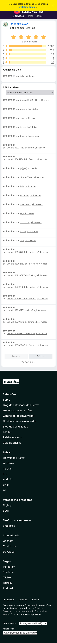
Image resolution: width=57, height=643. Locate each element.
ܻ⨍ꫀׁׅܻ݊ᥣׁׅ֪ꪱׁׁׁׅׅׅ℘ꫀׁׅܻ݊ (23, 168)
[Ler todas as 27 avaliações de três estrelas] (27, 54)
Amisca (23, 127)
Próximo (41, 356)
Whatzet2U (25, 204)
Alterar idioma (9, 623)
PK (21, 213)
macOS (7, 468)
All (4, 490)
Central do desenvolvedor (18, 415)
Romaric (23, 136)
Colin (22, 76)
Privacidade (8, 599)
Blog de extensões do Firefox (21, 405)
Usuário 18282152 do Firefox (21, 263)
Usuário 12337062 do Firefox (21, 147)
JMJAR (23, 231)
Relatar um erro (12, 437)
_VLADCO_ (24, 222)
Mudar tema (8, 628)
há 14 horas (43, 100)
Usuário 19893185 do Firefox (21, 310)
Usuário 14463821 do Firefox (21, 333)
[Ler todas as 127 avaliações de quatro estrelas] (27, 50)
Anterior (16, 356)
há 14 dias (33, 109)
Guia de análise (12, 442)
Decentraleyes (19, 23)
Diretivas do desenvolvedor (19, 421)
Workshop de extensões (17, 410)
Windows (8, 463)
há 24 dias (32, 127)
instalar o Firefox (27, 7)
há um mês (33, 136)
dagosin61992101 (28, 100)
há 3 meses (36, 222)
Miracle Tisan (26, 177)
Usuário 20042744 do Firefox (21, 159)
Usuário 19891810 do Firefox (21, 322)
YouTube (8, 572)
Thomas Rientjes (25, 27)
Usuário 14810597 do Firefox (21, 275)
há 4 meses (30, 240)
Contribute (9, 546)
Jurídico (35, 599)
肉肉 (22, 186)
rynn (22, 118)
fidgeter (23, 109)
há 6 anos (30, 76)
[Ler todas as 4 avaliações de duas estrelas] (27, 58)
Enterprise (9, 525)
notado (34, 605)
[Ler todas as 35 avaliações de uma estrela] (27, 62)
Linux (6, 484)
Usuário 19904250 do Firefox (21, 252)
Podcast (8, 588)
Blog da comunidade (15, 426)
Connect (8, 540)
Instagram (9, 566)
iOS (5, 473)
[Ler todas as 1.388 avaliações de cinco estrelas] (27, 46)
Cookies (23, 599)
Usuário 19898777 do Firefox (21, 298)
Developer (9, 551)
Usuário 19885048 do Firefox (21, 345)
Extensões (18, 15)
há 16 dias (30, 118)
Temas (29, 15)
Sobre (6, 399)
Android (8, 479)
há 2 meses (30, 186)
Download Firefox (14, 457)
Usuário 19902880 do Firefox (21, 287)
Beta (6, 510)
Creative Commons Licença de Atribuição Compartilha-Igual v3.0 (25, 611)
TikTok (7, 577)
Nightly (7, 505)
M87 (22, 240)
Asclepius (24, 195)
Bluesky (7, 582)
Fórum (7, 431)
